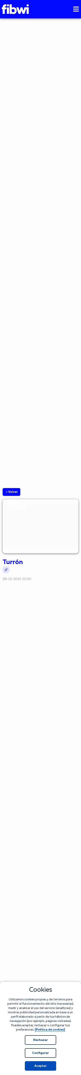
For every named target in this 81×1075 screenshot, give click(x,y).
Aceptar (40, 1065)
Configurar (40, 1052)
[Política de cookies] (50, 1029)
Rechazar (40, 1040)
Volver (13, 491)
